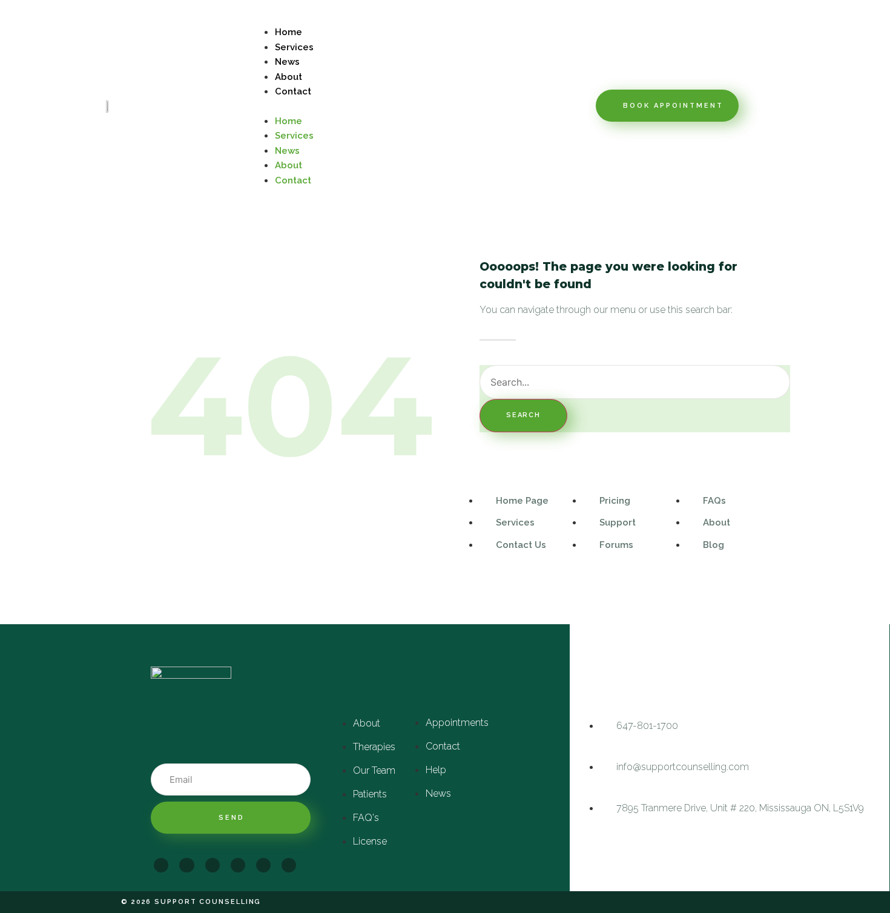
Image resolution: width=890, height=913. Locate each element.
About (288, 76)
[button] (420, 106)
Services (294, 47)
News (287, 61)
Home (288, 32)
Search (523, 415)
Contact (293, 91)
